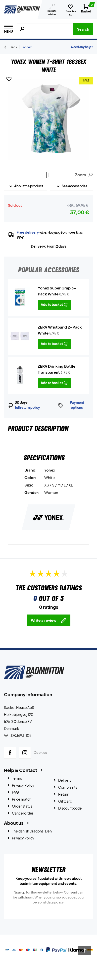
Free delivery (28, 232)
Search (83, 29)
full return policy (27, 408)
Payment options (77, 405)
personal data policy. (48, 902)
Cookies (40, 753)
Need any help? (82, 47)
